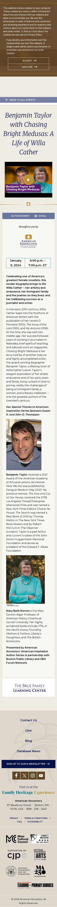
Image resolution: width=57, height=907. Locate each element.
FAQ (19, 821)
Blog (28, 741)
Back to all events (22, 99)
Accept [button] (27, 60)
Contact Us (28, 720)
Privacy (14, 818)
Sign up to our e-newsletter (25, 763)
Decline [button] (27, 66)
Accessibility (35, 821)
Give (28, 730)
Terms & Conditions (36, 818)
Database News (28, 751)
